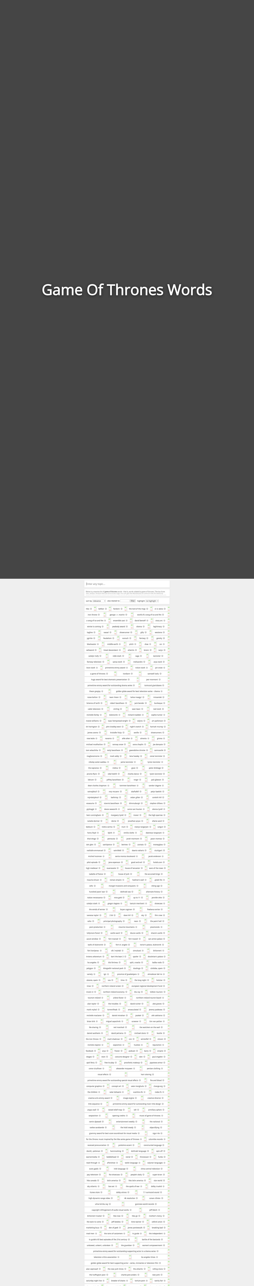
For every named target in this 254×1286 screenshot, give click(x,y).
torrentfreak (112, 1009)
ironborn (126, 673)
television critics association (105, 1257)
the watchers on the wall (150, 1027)
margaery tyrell (117, 815)
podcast (132, 1051)
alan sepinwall (92, 1269)
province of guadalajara (127, 974)
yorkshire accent (125, 1145)
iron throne (92, 614)
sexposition (93, 1115)
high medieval (92, 868)
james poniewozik (135, 1227)
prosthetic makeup (132, 1062)
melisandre (137, 662)
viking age (155, 886)
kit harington (91, 726)
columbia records (156, 1139)
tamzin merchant (137, 903)
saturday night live (94, 1280)
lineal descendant (111, 650)
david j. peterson (93, 1151)
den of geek (113, 1227)
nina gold (118, 897)
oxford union (157, 1222)
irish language (120, 1169)
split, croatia (135, 962)
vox (109, 980)
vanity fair (158, 1280)
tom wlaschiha (92, 750)
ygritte (89, 638)
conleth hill (157, 797)
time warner (136, 1222)
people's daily (136, 1174)
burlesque (158, 703)
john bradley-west (113, 726)
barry (146, 1051)
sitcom (160, 1039)
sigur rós (156, 1133)
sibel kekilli (112, 774)
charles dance (133, 774)
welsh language (131, 1163)
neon (136, 921)
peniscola (111, 838)
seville (136, 732)
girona (159, 738)
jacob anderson (154, 856)
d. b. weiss (159, 609)
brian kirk (91, 1021)
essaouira (90, 803)
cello (91, 886)
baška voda (157, 962)
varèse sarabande (97, 1127)
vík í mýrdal (116, 950)
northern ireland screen (111, 986)
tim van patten (155, 1021)
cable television (94, 709)
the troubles (113, 1003)
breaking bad (157, 1227)
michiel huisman (95, 856)
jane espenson (114, 862)
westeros (158, 632)
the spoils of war (133, 1186)
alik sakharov (157, 1015)
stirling (116, 709)
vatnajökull (92, 791)
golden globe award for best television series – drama (138, 691)
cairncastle (158, 750)
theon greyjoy (95, 691)
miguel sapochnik (113, 1021)
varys (160, 650)
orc (161, 644)
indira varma (107, 827)
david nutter (135, 1003)
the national (155, 1121)
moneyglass (158, 844)
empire (160, 1051)
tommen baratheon (128, 785)
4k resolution (129, 1198)
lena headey (134, 756)
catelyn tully (94, 656)
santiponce (107, 844)
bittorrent (157, 950)
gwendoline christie (137, 750)
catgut (160, 827)
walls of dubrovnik (95, 945)
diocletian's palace (155, 956)
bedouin (89, 827)
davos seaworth (110, 809)
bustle (159, 1033)
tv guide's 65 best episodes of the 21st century (108, 1239)
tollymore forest (93, 933)
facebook (89, 1051)
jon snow (159, 667)
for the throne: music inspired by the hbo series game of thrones (112, 1139)
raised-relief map (115, 1110)
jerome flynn (92, 774)
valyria (140, 721)
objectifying (154, 1127)
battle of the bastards (151, 1239)
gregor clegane (114, 903)
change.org (158, 1086)
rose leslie (91, 738)
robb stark (117, 656)
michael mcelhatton (94, 744)
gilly (142, 632)
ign (105, 974)
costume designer (122, 1057)
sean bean (136, 709)
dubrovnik (113, 715)
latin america (112, 1180)
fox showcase (114, 1174)
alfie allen (126, 738)
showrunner (124, 632)
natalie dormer (93, 821)
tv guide (135, 1233)
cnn (130, 1039)
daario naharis (138, 850)
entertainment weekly (125, 1121)
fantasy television (94, 662)
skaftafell (135, 791)
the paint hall (156, 921)
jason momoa (156, 838)
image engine (128, 1098)
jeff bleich (153, 1210)
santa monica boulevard (125, 856)
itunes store (95, 1192)
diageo (89, 1057)
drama (139, 626)
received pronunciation (97, 1145)
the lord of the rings (137, 609)
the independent (156, 1233)
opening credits (118, 1115)
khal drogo (91, 838)
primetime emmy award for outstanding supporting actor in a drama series (124, 1251)
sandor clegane (155, 785)
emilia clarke (129, 833)
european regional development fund (147, 986)
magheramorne (93, 756)
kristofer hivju (116, 732)
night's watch (135, 726)
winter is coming (94, 626)
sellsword (90, 650)
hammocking (115, 1151)
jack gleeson (156, 779)
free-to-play (109, 1062)
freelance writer (153, 909)
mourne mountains (127, 927)
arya (104, 1051)
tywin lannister (156, 774)
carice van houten (134, 809)
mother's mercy (155, 1216)
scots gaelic (94, 1169)
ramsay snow (117, 744)
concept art (116, 1086)
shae (146, 644)
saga (137, 656)
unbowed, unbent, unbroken (98, 1245)
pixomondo (155, 927)
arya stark (158, 662)
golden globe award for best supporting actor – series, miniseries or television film (124, 1263)
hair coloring (146, 1074)
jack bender (139, 703)
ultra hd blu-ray (101, 1204)
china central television (150, 1169)
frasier (117, 1051)
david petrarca (117, 1033)
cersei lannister (156, 756)
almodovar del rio (155, 974)
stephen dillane (156, 803)
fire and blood (156, 1080)
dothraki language (138, 1151)
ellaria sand (157, 821)
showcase (158, 903)
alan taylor (91, 1003)
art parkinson (157, 721)
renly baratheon (113, 750)
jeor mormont (152, 679)
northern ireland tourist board (148, 998)
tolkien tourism (156, 992)
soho (89, 921)
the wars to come (94, 1222)
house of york (123, 874)
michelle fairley (93, 715)
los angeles (91, 962)
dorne (113, 821)
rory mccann (114, 791)
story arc (159, 620)
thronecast (144, 1157)
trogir (136, 779)
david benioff (140, 620)
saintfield (117, 850)
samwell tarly (153, 673)
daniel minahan (118, 1015)
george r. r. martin (117, 614)
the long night (140, 980)
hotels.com (157, 862)
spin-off (159, 1151)
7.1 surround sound (151, 1192)
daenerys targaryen (154, 833)
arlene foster (118, 998)
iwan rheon (114, 697)
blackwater (91, 644)
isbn (141, 1057)
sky (142, 915)
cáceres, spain (92, 980)
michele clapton (94, 1045)
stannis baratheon (111, 803)
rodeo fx (158, 1092)
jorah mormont (133, 838)
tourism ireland (94, 998)
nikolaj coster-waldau (97, 762)
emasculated (133, 1009)
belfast (101, 609)
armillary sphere (155, 1110)
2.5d (111, 915)
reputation (156, 1045)
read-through (91, 1163)
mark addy (114, 756)
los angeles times (148, 1257)
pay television (92, 1174)
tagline (90, 632)
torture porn (140, 1280)
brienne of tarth (93, 703)
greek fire (158, 880)
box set (111, 1186)
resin (103, 1057)
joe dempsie (158, 744)
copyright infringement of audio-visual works (110, 1210)
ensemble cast (119, 620)
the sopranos (93, 768)
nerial (128, 1157)
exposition (117, 1045)
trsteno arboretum (94, 956)
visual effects (103, 1074)
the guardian (126, 1245)
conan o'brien (154, 1198)
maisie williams (92, 721)
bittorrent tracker (94, 1216)
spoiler (135, 956)
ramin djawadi (95, 1121)
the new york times (116, 1269)
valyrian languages (155, 1163)
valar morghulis (137, 1086)
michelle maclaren (94, 1015)
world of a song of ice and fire (149, 614)
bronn (146, 650)
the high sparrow (156, 815)
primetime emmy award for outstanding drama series (110, 685)
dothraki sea (125, 891)
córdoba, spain (157, 968)
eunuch (125, 638)
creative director (154, 1098)
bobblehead (111, 1157)
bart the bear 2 (117, 956)
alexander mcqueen (124, 1068)
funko (160, 1157)
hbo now (116, 1216)
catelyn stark (92, 903)
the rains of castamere (113, 1233)
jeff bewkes (116, 1222)
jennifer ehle (157, 897)
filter (133, 601)
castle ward (115, 933)
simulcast (137, 950)
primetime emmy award (115, 667)
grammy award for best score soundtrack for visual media (113, 1133)
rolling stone (157, 1269)
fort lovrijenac (93, 950)
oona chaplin (138, 744)
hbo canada (91, 1180)
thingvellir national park (113, 968)
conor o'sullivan (95, 1068)
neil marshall (119, 1027)
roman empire (116, 880)
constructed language (153, 1145)
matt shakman (113, 1039)
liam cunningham (93, 815)
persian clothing (153, 1068)
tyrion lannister (154, 762)
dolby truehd (156, 1186)
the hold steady (126, 1127)
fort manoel (113, 939)
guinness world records (144, 1204)
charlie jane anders (129, 1275)
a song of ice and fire (94, 620)
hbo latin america (136, 1180)
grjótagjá (90, 809)
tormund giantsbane (153, 685)
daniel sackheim (93, 1033)
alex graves (157, 1003)
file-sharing (93, 1027)
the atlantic (138, 1269)
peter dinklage (155, 768)
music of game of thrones (150, 1115)
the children (92, 1092)
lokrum (91, 779)
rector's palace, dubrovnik (150, 945)
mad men (90, 1233)
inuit (124, 827)
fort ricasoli (133, 939)
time (123, 980)
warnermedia (91, 1157)
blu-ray (137, 992)
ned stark (157, 709)
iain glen (89, 844)
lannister (157, 656)
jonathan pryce (134, 821)
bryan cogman (126, 909)
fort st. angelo (121, 945)
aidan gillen (135, 797)
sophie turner (156, 715)
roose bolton (92, 697)
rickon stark (140, 667)
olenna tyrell (157, 809)
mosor (136, 815)
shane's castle (156, 933)
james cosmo (93, 732)
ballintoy (114, 797)
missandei (157, 697)
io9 (135, 1110)
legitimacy (157, 626)
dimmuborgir (134, 803)
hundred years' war (97, 891)
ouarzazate (111, 868)
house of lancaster (132, 868)
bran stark (91, 667)
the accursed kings (152, 874)
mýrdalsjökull (93, 797)
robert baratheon (117, 703)
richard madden (134, 715)
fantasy (142, 638)
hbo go (135, 1216)
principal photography (112, 921)
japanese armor (156, 1062)
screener (135, 1021)
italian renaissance (95, 897)
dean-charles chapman (97, 785)
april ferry (91, 1062)
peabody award (118, 626)
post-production (96, 927)
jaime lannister (127, 762)
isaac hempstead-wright (118, 721)
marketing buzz (92, 1227)
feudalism (107, 638)
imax (89, 986)
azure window (92, 939)
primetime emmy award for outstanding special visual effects (113, 1080)
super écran (157, 1174)
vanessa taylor (93, 915)
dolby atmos (121, 1192)
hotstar (159, 980)
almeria (143, 738)
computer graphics (94, 1086)
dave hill (127, 915)
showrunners (156, 732)
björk (110, 833)
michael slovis (140, 1033)
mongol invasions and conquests (122, 886)
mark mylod (92, 1009)
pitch (131, 644)
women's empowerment (152, 1245)
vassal (106, 632)
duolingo (136, 968)
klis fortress (113, 962)
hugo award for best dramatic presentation (109, 679)
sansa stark (117, 662)
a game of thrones (97, 673)
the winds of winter (97, 909)
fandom (116, 609)
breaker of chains (118, 1280)
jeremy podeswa (155, 1009)
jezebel (138, 1015)
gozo (133, 768)
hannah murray (156, 726)
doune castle (135, 933)
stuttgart (158, 850)
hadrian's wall (138, 880)
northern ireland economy (114, 992)
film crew (158, 915)
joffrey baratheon (114, 779)
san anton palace (155, 939)
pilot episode (92, 862)
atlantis (131, 650)
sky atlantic (92, 1186)
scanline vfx (138, 1092)
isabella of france (96, 874)
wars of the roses (156, 868)
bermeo (125, 844)
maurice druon (93, 880)
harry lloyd (91, 833)
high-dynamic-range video (99, 1198)
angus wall (91, 1110)
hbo (87, 609)
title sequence (94, 1104)
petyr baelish (156, 791)
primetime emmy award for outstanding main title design (137, 1104)
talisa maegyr (136, 697)
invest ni (89, 992)
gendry (159, 638)
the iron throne (92, 1039)
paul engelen (157, 1057)
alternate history (153, 891)
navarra (108, 738)
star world (158, 1180)
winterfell (145, 1039)
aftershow (111, 1163)
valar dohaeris (115, 1092)
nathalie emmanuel (95, 850)
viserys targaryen (142, 827)
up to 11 (136, 897)
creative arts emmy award (99, 1098)
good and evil (136, 862)
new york (156, 1275)
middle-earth (112, 644)
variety (90, 974)
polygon (90, 968)
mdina (115, 768)
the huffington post (97, 1275)
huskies (137, 1045)
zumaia (140, 844)
